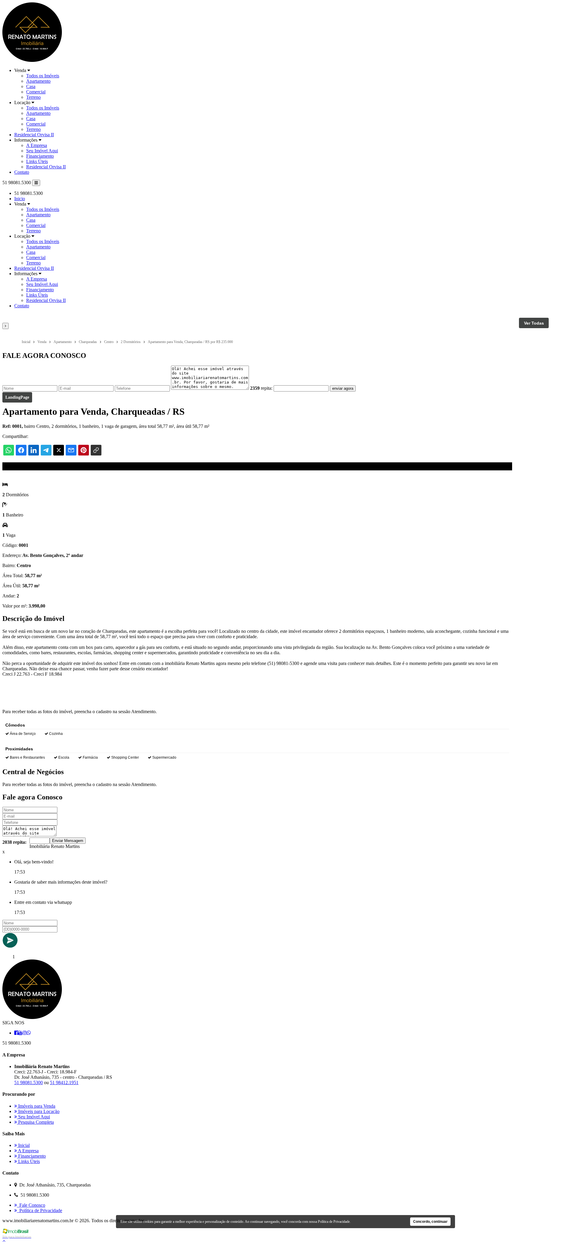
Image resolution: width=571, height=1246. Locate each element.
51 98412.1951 (64, 1082)
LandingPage (17, 397)
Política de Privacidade (39, 1210)
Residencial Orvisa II (34, 134)
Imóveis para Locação (38, 1111)
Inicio (19, 198)
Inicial (23, 1145)
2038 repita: (14, 842)
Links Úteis (37, 161)
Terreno (33, 97)
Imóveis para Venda (36, 1106)
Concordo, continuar (430, 1222)
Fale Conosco (31, 1205)
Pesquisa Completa (35, 1122)
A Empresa (36, 145)
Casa (30, 86)
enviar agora (342, 388)
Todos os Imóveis (42, 75)
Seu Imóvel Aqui (42, 150)
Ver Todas (534, 323)
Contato (21, 172)
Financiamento (40, 156)
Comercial (36, 91)
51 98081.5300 (28, 1082)
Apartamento (38, 81)
